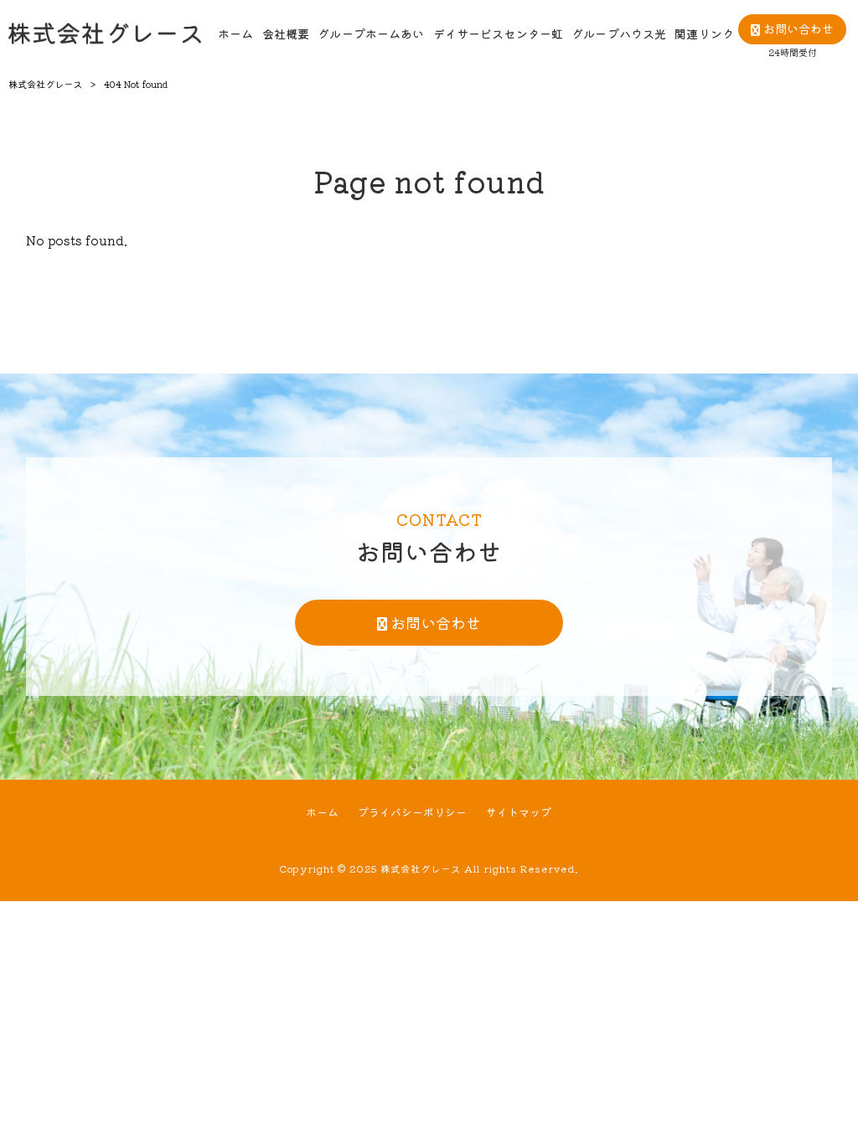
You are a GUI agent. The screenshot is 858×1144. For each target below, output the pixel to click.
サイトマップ (518, 812)
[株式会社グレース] (104, 33)
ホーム (322, 812)
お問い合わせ (435, 622)
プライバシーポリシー (412, 812)
